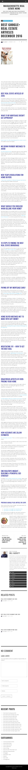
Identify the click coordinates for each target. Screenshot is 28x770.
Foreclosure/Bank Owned (8, 741)
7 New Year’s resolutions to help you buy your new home (13, 180)
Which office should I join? (10, 249)
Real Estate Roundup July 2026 (9, 599)
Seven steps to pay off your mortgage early (12, 293)
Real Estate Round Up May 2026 (9, 630)
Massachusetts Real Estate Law (10, 749)
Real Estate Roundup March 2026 (10, 719)
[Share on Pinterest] (26, 41)
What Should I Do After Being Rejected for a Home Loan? (13, 140)
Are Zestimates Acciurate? (6, 437)
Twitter (12, 572)
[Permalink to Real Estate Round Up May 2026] (14, 638)
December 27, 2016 (12, 41)
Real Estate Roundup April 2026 (9, 718)
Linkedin (13, 584)
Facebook (13, 574)
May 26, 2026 (10, 631)
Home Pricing (6, 748)
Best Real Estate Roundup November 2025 (12, 726)
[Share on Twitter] (22, 41)
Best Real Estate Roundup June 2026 (10, 614)
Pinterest (13, 577)
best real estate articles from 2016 (8, 102)
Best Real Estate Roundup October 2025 (11, 727)
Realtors (5, 756)
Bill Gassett (5, 600)
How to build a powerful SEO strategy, (14, 478)
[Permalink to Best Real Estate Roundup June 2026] (14, 623)
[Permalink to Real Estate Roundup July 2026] (14, 607)
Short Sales (5, 757)
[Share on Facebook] (19, 41)
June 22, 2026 (10, 616)
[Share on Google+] (24, 41)
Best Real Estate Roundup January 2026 (11, 722)
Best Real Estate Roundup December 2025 (12, 724)
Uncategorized (6, 759)
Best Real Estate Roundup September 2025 (12, 729)
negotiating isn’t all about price (16, 353)
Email (12, 586)
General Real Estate (7, 21)
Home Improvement (7, 745)
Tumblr (12, 579)
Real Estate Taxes (7, 754)
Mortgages (5, 753)
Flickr (12, 581)
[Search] (2, 1)
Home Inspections (7, 746)
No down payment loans (6, 151)
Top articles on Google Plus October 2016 (12, 510)
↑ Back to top (14, 767)
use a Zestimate (23, 395)
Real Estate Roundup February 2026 (10, 721)
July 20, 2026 (10, 600)
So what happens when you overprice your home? (11, 398)
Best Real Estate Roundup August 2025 (11, 730)
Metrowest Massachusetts (9, 751)
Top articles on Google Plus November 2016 (13, 509)
